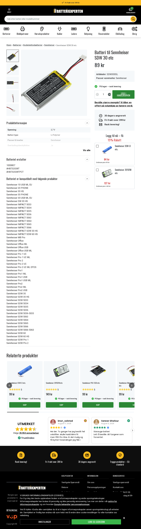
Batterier (17, 45)
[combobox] (70, 19)
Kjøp (25, 404)
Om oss (90, 482)
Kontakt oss (118, 487)
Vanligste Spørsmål (70, 482)
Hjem (8, 45)
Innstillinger (44, 522)
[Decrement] (97, 94)
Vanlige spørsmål (121, 482)
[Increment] (109, 94)
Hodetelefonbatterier (32, 45)
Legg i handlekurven (123, 94)
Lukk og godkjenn (96, 522)
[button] (132, 430)
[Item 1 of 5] (54, 83)
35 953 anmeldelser (29, 433)
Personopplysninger (96, 487)
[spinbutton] (103, 94)
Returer (65, 487)
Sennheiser (49, 45)
